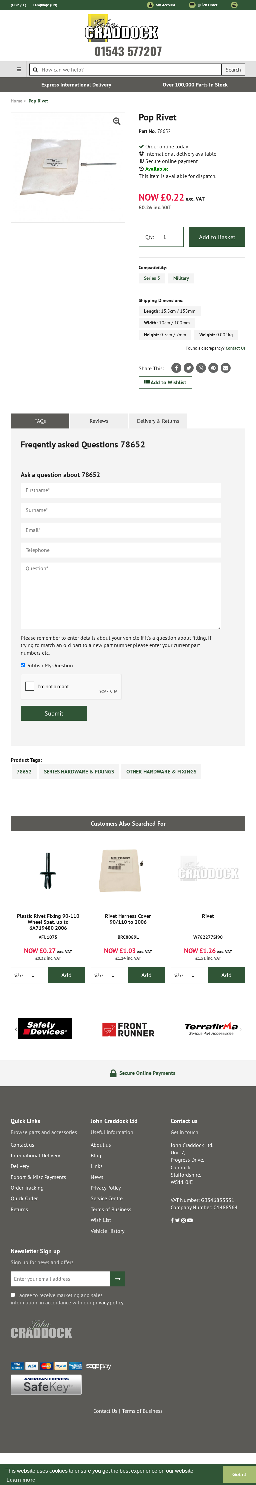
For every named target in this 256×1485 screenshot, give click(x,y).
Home (16, 101)
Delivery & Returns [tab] (158, 420)
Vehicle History (107, 1231)
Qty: (149, 237)
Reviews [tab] (99, 420)
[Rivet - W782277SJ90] (208, 871)
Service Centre (107, 1198)
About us (101, 1144)
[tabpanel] (128, 587)
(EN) (45, 4)
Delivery (20, 1166)
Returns (19, 1209)
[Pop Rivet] (68, 167)
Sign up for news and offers (42, 1262)
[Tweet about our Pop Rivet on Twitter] (189, 368)
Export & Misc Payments (38, 1177)
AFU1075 (48, 926)
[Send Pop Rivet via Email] (226, 368)
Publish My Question (49, 665)
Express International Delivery (69, 84)
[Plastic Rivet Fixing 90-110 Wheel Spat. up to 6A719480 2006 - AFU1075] (48, 871)
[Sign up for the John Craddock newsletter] (117, 1278)
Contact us (22, 1144)
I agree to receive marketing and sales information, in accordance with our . (67, 1299)
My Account (165, 4)
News (97, 1177)
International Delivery (35, 1155)
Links (97, 1166)
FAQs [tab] (40, 420)
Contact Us (235, 348)
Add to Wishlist (168, 382)
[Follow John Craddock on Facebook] (172, 1220)
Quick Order (207, 4)
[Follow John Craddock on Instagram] (183, 1220)
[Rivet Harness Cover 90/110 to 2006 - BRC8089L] (128, 871)
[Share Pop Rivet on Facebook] (176, 368)
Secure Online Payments (132, 1073)
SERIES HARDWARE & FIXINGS (79, 771)
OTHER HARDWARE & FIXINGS (161, 771)
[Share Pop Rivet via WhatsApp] (201, 368)
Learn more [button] (20, 1480)
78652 (24, 771)
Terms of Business (111, 1209)
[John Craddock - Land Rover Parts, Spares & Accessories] (128, 29)
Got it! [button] (239, 1474)
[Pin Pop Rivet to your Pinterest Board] (213, 368)
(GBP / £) (18, 4)
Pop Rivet (38, 101)
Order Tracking (27, 1187)
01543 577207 (128, 51)
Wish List (101, 1220)
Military (181, 278)
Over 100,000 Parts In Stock (187, 84)
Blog (96, 1155)
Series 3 (152, 278)
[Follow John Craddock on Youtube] (190, 1220)
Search (233, 69)
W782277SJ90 (208, 926)
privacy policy (108, 1302)
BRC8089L (128, 926)
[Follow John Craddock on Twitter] (177, 1220)
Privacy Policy (106, 1187)
